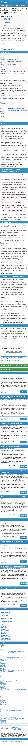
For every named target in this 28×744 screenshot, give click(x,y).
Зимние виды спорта (6, 636)
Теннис (2, 624)
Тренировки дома (5, 638)
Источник (3, 343)
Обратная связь (4, 728)
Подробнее (24, 391)
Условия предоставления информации (10, 741)
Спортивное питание (6, 639)
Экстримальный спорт (6, 618)
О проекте (3, 727)
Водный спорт (4, 627)
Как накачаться (5, 623)
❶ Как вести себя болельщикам (11, 446)
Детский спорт (4, 635)
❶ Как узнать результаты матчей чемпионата (11, 471)
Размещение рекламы (15, 728)
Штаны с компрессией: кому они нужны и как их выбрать (14, 396)
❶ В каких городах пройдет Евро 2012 (13, 497)
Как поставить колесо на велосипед (12, 520)
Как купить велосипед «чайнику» (12, 423)
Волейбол (3, 633)
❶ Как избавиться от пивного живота (13, 566)
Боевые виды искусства (7, 621)
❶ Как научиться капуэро (9, 588)
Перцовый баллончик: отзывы (11, 24)
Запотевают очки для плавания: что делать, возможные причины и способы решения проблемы (17, 63)
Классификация (7, 18)
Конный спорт (4, 617)
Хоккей (3, 632)
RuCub (5, 2)
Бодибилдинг (4, 615)
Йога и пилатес (5, 630)
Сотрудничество (14, 727)
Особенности (7, 19)
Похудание (3, 629)
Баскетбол (3, 614)
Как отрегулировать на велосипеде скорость (12, 542)
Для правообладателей (15, 729)
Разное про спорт (4, 392)
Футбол (3, 620)
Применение (7, 22)
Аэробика (3, 611)
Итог (5, 25)
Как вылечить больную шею (10, 373)
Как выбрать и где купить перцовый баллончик (15, 21)
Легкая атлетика (5, 626)
